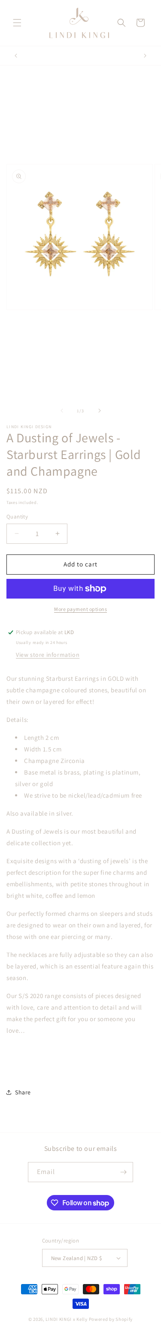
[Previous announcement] (15, 55)
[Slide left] (61, 410)
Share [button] (23, 1092)
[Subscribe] (123, 1172)
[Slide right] (99, 410)
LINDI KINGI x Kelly (66, 1319)
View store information (47, 655)
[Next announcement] (145, 55)
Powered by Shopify (111, 1319)
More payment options (80, 609)
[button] (17, 22)
